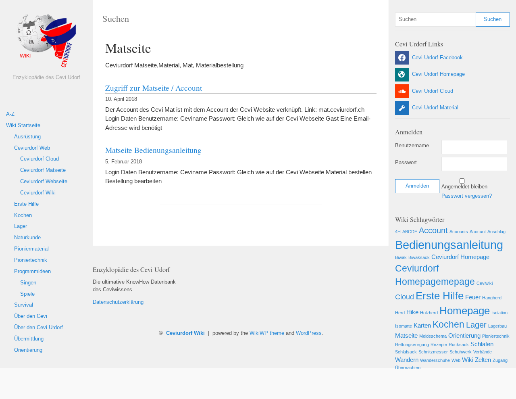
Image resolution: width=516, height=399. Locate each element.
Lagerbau (497, 326)
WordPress (309, 333)
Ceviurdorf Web (32, 148)
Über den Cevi (30, 316)
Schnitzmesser (433, 351)
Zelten (483, 360)
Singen (28, 283)
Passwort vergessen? (466, 196)
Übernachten (407, 367)
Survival (23, 305)
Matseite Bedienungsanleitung (153, 149)
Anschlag (496, 231)
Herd (400, 312)
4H (398, 231)
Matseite (406, 335)
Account (433, 230)
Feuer (473, 297)
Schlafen (481, 344)
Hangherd (491, 297)
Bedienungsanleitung (449, 244)
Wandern (406, 360)
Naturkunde (27, 237)
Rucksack (459, 344)
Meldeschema (433, 336)
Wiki (467, 360)
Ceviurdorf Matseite (43, 170)
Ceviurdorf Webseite (43, 181)
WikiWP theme (267, 333)
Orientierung (28, 350)
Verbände (482, 351)
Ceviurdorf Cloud (39, 159)
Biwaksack (419, 257)
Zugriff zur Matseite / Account (153, 87)
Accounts (458, 231)
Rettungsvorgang (412, 344)
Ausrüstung (27, 137)
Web (456, 360)
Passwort (406, 162)
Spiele (27, 294)
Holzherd (429, 312)
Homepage (464, 310)
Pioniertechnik (30, 260)
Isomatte (403, 326)
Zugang (500, 360)
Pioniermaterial (31, 249)
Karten (422, 325)
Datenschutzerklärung (118, 302)
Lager (20, 226)
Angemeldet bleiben (464, 187)
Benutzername (412, 145)
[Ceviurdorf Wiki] (46, 43)
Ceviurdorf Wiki (38, 193)
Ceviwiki (484, 283)
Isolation (499, 312)
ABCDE (409, 231)
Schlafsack (406, 351)
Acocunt (478, 231)
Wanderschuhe (435, 360)
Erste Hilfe (26, 204)
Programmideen (32, 271)
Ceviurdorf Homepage (460, 257)
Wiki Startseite (23, 125)
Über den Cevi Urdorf (38, 327)
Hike (412, 312)
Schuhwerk (460, 351)
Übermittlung (29, 339)
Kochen (23, 215)
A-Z (10, 114)
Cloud (404, 297)
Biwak (401, 257)
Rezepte (439, 344)
